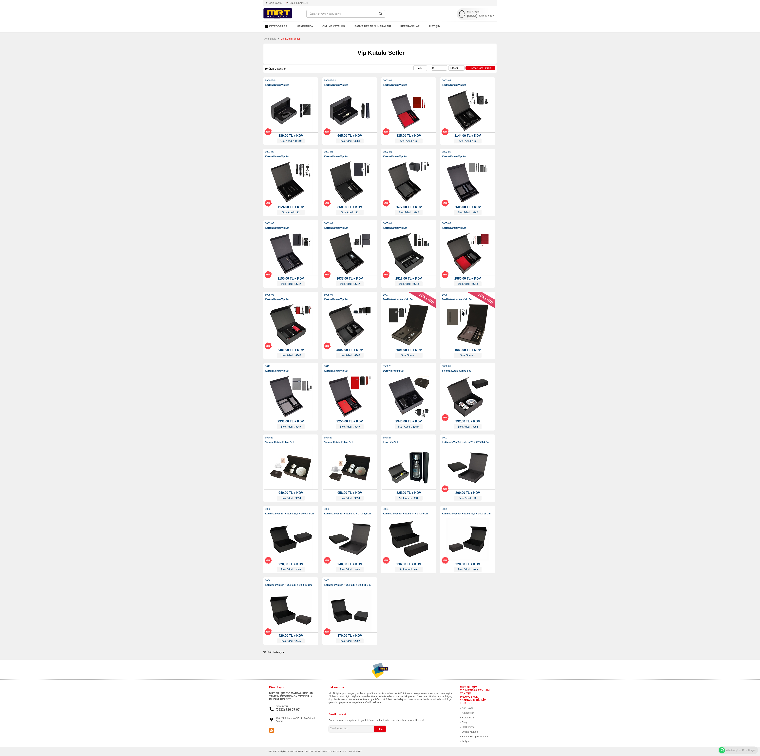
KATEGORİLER (278, 26)
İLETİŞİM (434, 26)
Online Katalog (470, 731)
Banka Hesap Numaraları (475, 736)
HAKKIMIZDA (305, 26)
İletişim (465, 741)
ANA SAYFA (275, 3)
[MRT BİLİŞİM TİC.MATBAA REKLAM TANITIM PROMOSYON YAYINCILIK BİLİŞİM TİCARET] (282, 14)
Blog (464, 722)
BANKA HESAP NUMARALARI (372, 26)
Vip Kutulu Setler (290, 38)
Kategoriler (468, 712)
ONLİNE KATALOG (299, 3)
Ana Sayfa (270, 38)
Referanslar (468, 717)
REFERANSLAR (410, 26)
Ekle (380, 729)
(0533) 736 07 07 (480, 16)
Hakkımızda (468, 727)
